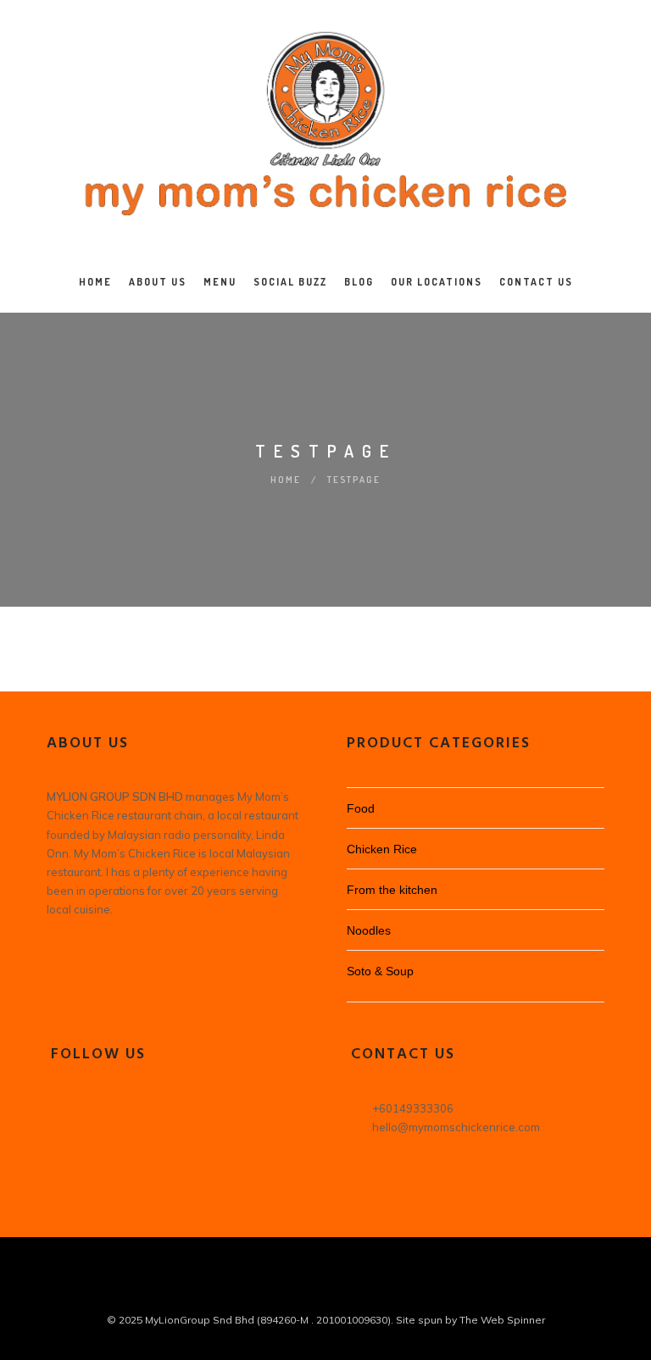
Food (361, 808)
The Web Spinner (502, 1319)
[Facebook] (61, 1115)
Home (285, 480)
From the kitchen (392, 889)
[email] (341, 1290)
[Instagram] (94, 1115)
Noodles (369, 930)
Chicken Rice (382, 849)
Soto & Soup (380, 971)
